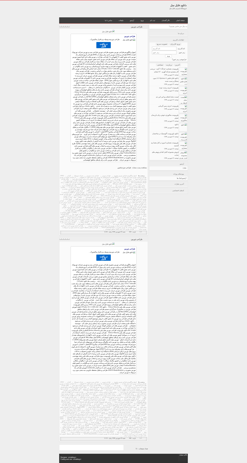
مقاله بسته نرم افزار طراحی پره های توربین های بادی (105, 180)
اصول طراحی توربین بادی (75, 190)
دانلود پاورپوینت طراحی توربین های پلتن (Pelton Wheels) (100, 207)
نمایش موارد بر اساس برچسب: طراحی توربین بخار (130, 185)
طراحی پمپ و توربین (92, 175)
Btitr (75, 197)
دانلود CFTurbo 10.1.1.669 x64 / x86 (85, 195)
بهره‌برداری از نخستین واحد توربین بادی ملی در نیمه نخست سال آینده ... (124, 192)
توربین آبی (107, 179)
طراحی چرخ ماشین (124, 168)
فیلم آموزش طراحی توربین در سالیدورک (118, 404)
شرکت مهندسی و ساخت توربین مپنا (82, 214)
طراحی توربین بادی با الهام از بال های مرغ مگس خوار (96, 185)
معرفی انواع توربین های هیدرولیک (90, 212)
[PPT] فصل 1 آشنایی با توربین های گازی (128, 216)
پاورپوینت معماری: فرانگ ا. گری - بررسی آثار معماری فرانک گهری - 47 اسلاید (164, 72)
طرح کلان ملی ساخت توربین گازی (135, 429)
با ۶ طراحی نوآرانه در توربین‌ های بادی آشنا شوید (84, 206)
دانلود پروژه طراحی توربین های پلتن (130, 221)
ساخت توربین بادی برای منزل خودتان (118, 194)
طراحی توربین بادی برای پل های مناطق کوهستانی (89, 194)
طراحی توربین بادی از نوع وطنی (118, 190)
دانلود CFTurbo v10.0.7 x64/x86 (122, 184)
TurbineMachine (70, 224)
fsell (140, 231)
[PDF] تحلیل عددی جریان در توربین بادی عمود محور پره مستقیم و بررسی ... (109, 226)
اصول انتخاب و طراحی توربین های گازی (125, 407)
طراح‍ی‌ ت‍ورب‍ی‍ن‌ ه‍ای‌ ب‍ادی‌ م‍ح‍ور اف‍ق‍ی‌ (109, 199)
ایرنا (129, 212)
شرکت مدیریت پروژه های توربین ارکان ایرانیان (80, 217)
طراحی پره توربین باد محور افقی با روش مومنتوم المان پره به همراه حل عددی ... (102, 201)
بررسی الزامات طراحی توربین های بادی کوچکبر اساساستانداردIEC (120, 388)
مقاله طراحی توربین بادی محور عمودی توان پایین (86, 179)
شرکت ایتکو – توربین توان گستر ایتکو (114, 212)
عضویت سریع (162, 44)
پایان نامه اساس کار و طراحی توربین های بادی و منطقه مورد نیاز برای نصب (87, 184)
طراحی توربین (136, 27)
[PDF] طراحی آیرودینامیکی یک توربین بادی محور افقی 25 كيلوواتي (99, 177)
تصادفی (160, 65)
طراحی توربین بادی (139, 212)
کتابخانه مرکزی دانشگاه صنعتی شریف (118, 200)
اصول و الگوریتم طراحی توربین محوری (125, 175)
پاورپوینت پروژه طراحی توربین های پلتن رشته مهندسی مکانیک (98, 221)
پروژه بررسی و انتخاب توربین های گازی (128, 222)
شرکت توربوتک (78, 175)
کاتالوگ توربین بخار (98, 219)
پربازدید (169, 65)
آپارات (69, 175)
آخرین (177, 65)
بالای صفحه (183, 455)
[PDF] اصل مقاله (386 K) (73, 211)
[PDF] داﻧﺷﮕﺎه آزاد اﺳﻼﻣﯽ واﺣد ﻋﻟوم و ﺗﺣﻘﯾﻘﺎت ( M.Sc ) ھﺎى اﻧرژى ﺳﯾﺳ (113, 425)
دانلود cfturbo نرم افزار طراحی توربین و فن (87, 202)
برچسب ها (139, 184)
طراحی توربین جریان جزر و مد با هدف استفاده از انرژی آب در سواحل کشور (101, 209)
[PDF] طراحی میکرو (135, 422)
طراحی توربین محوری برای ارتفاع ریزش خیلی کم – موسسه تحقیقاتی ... (90, 204)
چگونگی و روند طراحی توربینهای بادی (120, 214)
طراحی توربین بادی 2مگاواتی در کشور (103, 222)
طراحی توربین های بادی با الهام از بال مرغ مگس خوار (104, 189)
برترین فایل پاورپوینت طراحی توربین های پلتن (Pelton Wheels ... (118, 195)
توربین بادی (117, 179)
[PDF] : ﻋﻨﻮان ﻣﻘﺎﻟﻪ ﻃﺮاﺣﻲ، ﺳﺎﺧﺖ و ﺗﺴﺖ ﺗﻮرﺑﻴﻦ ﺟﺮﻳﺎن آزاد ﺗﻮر (121, 397)
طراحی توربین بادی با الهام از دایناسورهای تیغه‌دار (130, 211)
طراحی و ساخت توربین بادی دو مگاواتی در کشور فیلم (93, 224)
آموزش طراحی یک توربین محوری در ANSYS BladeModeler (119, 227)
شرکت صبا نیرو (100, 214)
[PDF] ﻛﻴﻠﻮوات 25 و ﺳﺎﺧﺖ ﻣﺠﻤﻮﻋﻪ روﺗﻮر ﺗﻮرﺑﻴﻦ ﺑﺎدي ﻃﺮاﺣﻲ (85, 200)
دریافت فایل (104, 45)
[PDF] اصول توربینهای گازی (106, 217)
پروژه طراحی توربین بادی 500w (123, 402)
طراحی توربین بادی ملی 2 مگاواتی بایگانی (130, 430)
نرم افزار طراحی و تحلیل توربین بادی (123, 224)
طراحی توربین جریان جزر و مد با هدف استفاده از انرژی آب (86, 187)
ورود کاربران (175, 44)
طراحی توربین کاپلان (94, 192)
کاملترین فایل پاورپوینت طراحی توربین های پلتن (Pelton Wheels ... (126, 415)
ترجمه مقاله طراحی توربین (137, 187)
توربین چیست (128, 179)
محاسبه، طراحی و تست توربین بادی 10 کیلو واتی (106, 395)
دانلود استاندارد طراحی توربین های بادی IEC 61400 (116, 414)
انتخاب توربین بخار (140, 226)
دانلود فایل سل (178, 5)
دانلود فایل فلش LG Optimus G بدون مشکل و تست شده (166, 81)
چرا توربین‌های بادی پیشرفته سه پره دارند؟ (129, 217)
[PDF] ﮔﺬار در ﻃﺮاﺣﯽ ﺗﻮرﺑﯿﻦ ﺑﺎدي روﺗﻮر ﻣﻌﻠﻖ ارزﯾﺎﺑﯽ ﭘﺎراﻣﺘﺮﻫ (124, 405)
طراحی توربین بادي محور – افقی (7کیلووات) (115, 182)
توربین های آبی (71, 209)
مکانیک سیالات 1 (83, 222)
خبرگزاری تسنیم (122, 197)
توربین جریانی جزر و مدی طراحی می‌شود (114, 206)
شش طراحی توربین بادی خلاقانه (95, 190)
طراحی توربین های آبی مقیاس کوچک (119, 412)
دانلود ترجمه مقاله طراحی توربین (116, 187)
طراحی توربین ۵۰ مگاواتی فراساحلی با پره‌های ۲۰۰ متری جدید (99, 87)
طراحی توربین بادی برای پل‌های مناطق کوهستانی (99, 197)
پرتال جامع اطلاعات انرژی (69, 185)
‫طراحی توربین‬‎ (106, 175)
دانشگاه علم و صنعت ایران (123, 204)
